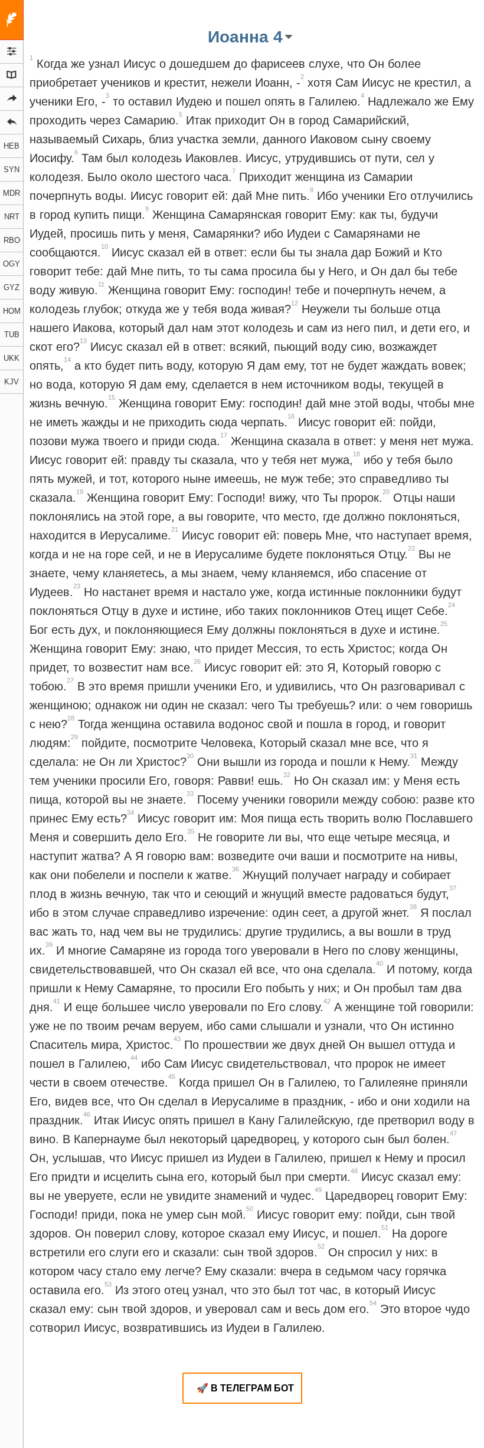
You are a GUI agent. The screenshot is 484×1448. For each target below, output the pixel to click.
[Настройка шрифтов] (12, 52)
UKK (11, 358)
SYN (11, 169)
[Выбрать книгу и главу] (12, 75)
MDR (11, 193)
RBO (12, 240)
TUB (11, 334)
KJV (11, 381)
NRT (11, 216)
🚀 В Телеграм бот (245, 1388)
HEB (11, 145)
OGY (11, 263)
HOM (12, 311)
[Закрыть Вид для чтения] (12, 20)
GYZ (11, 287)
